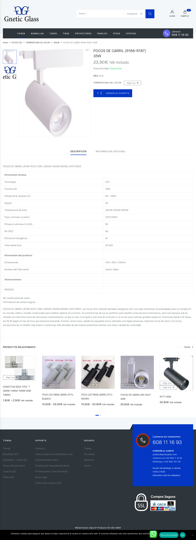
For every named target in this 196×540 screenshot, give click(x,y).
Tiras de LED (9, 472)
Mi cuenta (89, 454)
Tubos (53, 34)
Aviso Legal (41, 477)
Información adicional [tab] (111, 152)
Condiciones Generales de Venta (52, 466)
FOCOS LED (17, 43)
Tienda (21, 34)
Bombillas (37, 34)
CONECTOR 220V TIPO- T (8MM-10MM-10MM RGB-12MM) (17, 391)
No (182, 535)
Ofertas (131, 34)
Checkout (89, 460)
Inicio (5, 43)
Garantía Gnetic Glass (46, 460)
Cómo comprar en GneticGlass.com (54, 454)
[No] (192, 535)
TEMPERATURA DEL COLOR (107, 83)
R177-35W (165, 397)
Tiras (66, 34)
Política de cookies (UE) (48, 483)
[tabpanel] (19, 380)
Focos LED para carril (14, 466)
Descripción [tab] (78, 152)
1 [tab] (97, 415)
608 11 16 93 (180, 35)
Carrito (87, 466)
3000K (57, 43)
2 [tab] (100, 415)
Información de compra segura (19, 302)
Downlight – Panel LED (15, 460)
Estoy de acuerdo (169, 535)
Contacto (40, 449)
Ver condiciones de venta (16, 298)
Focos (116, 34)
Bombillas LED (10, 454)
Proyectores (83, 34)
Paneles (102, 34)
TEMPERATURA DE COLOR (38, 43)
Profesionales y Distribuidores (51, 472)
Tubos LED (8, 477)
